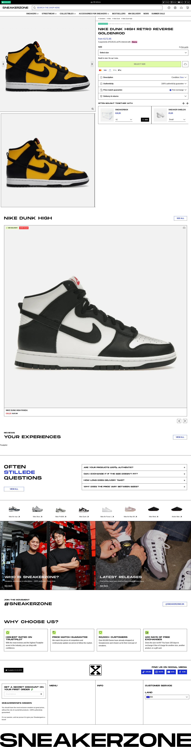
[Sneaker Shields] (160, 115)
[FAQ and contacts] (169, 7)
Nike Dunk (117, 18)
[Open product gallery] (47, 64)
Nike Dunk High (127, 18)
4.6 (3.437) (7, 2)
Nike (109, 18)
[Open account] (175, 7)
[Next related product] (187, 103)
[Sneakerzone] (95, 670)
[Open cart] (187, 7)
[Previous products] (179, 421)
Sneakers (102, 18)
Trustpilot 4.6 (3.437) (14, 670)
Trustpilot (3, 445)
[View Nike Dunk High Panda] (95, 316)
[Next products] (185, 421)
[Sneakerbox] (107, 115)
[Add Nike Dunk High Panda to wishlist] (184, 227)
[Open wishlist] (181, 7)
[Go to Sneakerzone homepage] (14, 8)
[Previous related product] (184, 103)
